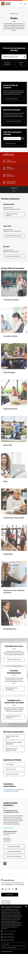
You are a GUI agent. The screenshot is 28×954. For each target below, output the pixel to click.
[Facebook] (5, 863)
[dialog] (14, 929)
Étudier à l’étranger (11, 769)
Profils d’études (10, 764)
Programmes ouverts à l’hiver (13, 236)
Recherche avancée (10, 143)
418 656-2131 (9, 884)
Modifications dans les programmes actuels (11, 749)
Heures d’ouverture (8, 828)
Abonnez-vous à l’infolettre (14, 856)
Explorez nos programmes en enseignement (13, 716)
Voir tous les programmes (7, 63)
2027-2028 (6, 789)
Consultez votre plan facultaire (14, 121)
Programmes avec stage (12, 774)
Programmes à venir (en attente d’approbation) (14, 743)
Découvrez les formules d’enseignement (12, 688)
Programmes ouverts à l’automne (11, 214)
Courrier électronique (6, 900)
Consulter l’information (12, 99)
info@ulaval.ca (7, 841)
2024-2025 (12, 791)
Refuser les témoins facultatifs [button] (9, 947)
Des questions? (10, 894)
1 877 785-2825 (20, 884)
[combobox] (26, 906)
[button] (7, 951)
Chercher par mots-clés (10, 57)
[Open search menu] (21, 4)
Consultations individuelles (14, 851)
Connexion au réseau (5, 904)
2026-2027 (15, 789)
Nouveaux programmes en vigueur (12, 736)
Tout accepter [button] (6, 944)
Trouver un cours (21, 63)
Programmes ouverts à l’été (13, 256)
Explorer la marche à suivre (14, 659)
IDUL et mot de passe (5, 902)
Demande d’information (14, 846)
